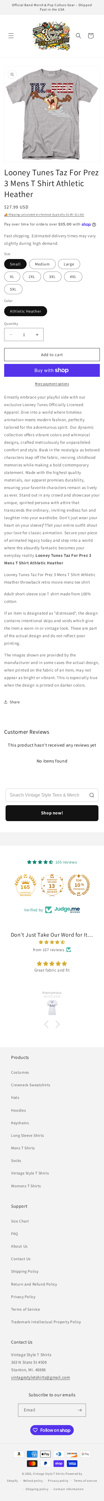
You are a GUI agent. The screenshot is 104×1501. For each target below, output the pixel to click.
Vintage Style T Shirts (30, 1173)
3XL (52, 276)
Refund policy (33, 1481)
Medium (42, 264)
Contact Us (21, 1258)
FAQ (14, 1233)
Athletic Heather (25, 311)
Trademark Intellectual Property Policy (46, 1321)
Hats (15, 1097)
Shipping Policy (25, 1271)
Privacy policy (58, 1481)
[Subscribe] (79, 1410)
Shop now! (52, 813)
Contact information (68, 1489)
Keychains (20, 1122)
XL (12, 276)
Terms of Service (25, 1309)
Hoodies (18, 1110)
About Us (19, 1246)
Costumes (20, 1072)
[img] (52, 942)
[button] (11, 36)
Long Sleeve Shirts (27, 1135)
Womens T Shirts (26, 1185)
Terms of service (85, 1481)
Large (69, 264)
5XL (13, 289)
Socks (16, 1160)
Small (15, 264)
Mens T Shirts (23, 1147)
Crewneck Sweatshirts (30, 1084)
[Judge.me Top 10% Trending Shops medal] (79, 885)
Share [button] (15, 701)
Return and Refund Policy (34, 1284)
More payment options (52, 384)
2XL (32, 276)
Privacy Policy (23, 1296)
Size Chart (20, 1221)
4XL (73, 276)
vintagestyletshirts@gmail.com (40, 1377)
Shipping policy (37, 1489)
